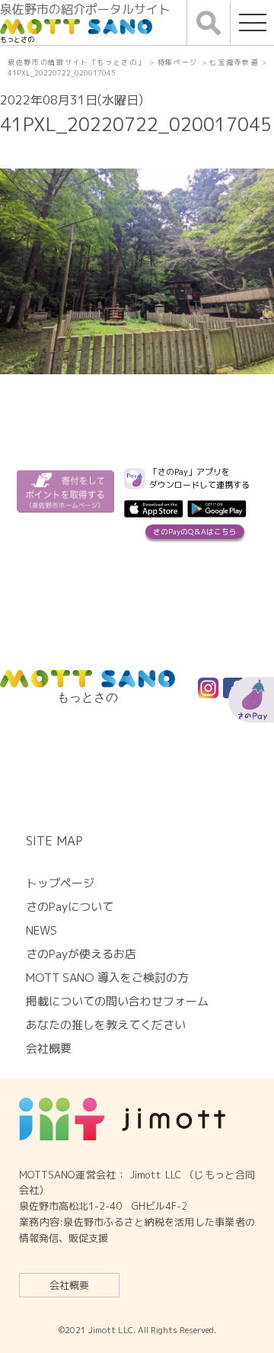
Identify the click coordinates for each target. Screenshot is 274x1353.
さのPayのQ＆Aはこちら (195, 532)
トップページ (60, 883)
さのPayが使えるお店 (81, 954)
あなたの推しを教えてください (106, 1025)
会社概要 (69, 1285)
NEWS (41, 930)
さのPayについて (69, 907)
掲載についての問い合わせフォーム (117, 1001)
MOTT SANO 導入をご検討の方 (107, 978)
